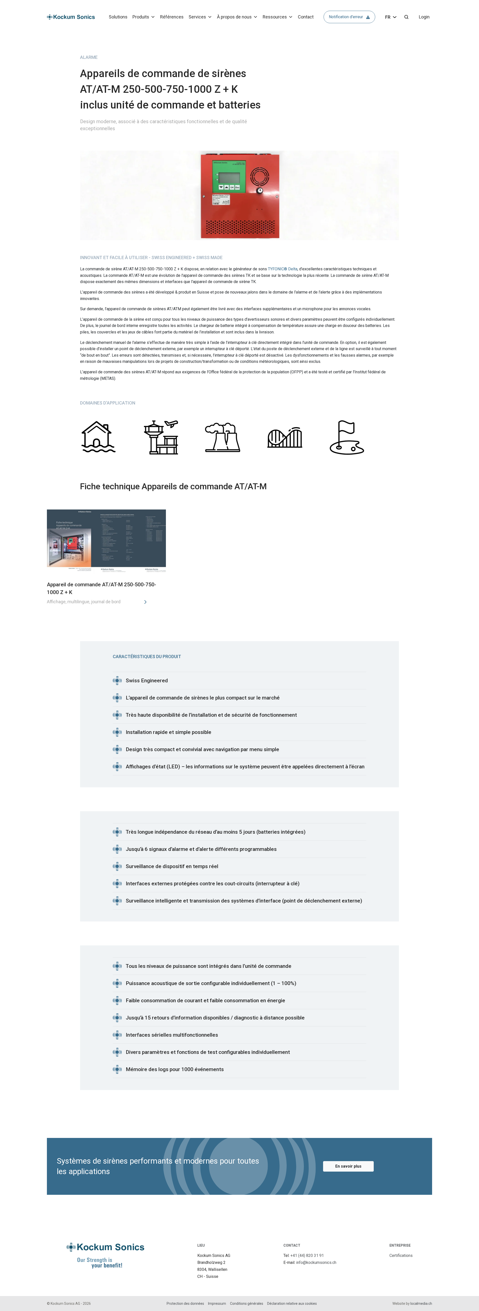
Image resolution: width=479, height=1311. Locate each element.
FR (387, 17)
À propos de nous (234, 16)
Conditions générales (246, 1304)
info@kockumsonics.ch (316, 1262)
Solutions (118, 16)
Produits (140, 16)
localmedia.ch (421, 1304)
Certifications (401, 1255)
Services (197, 16)
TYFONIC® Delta (282, 269)
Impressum (217, 1304)
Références (172, 16)
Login (424, 16)
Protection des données (185, 1304)
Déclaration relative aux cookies (292, 1304)
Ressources (275, 16)
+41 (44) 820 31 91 (307, 1255)
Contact (306, 16)
